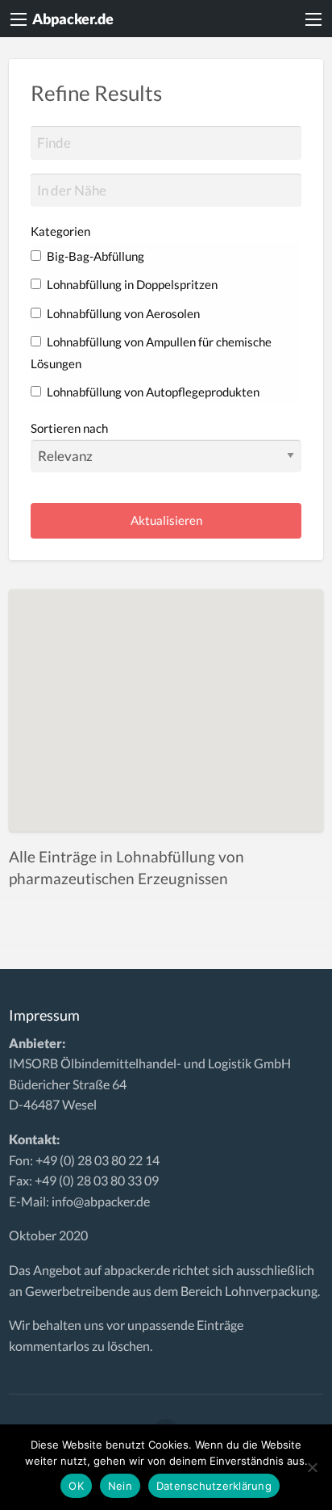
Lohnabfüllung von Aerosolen (122, 313)
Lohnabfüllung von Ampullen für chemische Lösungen (151, 352)
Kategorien (60, 231)
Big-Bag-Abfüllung (94, 256)
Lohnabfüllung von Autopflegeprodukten (151, 391)
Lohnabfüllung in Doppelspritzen (131, 284)
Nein (120, 1485)
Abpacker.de (73, 18)
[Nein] (312, 1467)
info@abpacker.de (101, 1201)
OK (76, 1485)
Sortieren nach (69, 428)
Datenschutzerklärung (214, 1485)
